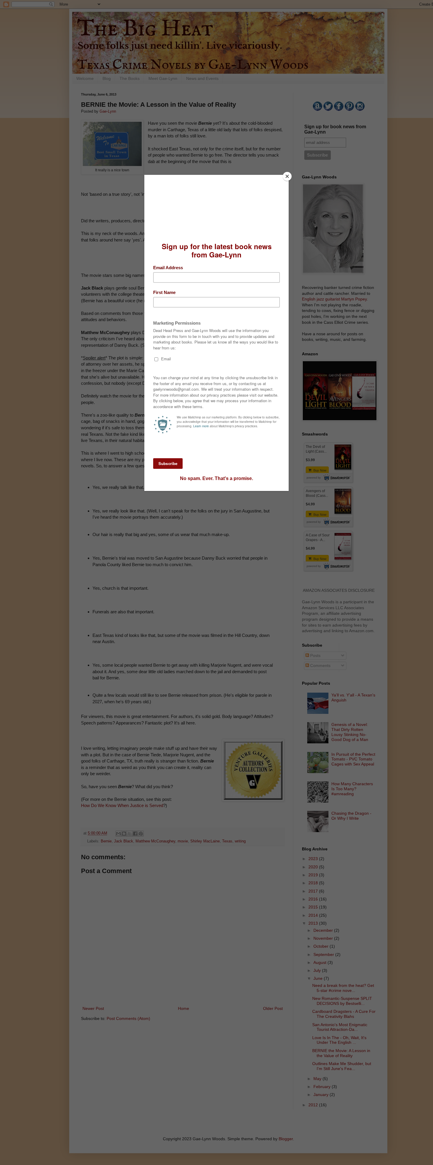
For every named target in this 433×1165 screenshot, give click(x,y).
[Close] (287, 176)
